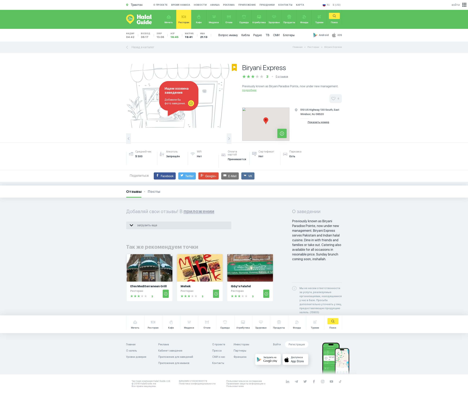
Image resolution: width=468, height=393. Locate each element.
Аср (175, 35)
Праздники (267, 5)
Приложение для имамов (173, 363)
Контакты (285, 5)
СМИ (276, 35)
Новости (200, 5)
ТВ (267, 35)
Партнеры (240, 350)
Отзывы (133, 191)
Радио (257, 35)
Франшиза (240, 356)
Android (324, 35)
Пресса (217, 350)
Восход (145, 35)
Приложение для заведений (175, 356)
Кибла (245, 35)
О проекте (160, 5)
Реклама (229, 5)
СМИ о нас (218, 356)
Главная (297, 47)
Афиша (215, 5)
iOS (339, 35)
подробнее (249, 90)
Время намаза (180, 5)
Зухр (160, 35)
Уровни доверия (136, 356)
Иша (203, 35)
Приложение (247, 5)
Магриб (189, 35)
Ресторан (313, 47)
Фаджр (130, 35)
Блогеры (289, 35)
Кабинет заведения (170, 350)
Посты (154, 191)
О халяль (131, 350)
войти (456, 5)
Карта (300, 5)
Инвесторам (241, 344)
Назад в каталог (143, 47)
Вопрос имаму (228, 35)
